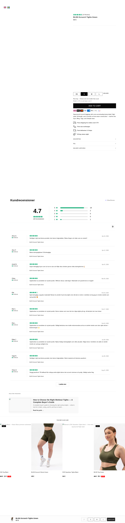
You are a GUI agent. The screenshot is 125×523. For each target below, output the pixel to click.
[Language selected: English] (9, 7)
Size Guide (106, 93)
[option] (8, 7)
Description (77, 139)
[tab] (94, 139)
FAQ (74, 143)
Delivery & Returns (79, 148)
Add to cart (94, 106)
